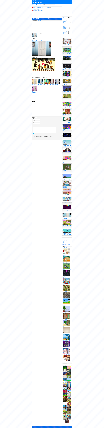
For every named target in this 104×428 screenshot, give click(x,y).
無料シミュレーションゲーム (66, 22)
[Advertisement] (47, 15)
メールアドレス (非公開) (35, 120)
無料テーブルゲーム (65, 33)
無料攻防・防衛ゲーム (65, 23)
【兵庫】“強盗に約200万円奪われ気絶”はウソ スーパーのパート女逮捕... (41, 12)
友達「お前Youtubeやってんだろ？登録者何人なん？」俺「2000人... (40, 11)
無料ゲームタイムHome (35, 4)
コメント (40, 126)
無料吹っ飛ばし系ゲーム (65, 28)
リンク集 (64, 241)
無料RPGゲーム (65, 26)
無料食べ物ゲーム (65, 25)
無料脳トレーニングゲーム (66, 34)
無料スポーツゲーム (65, 31)
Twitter (64, 242)
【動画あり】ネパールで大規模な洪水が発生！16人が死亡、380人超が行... (41, 7)
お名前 (33, 118)
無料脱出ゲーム (40, 4)
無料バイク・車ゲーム (65, 32)
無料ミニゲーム (65, 36)
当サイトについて (51, 138)
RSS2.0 (64, 243)
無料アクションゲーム (65, 17)
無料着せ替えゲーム (65, 20)
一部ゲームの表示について (66, 240)
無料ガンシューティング (65, 27)
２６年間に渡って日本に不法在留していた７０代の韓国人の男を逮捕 (40, 9)
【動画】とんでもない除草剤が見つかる (37, 10)
